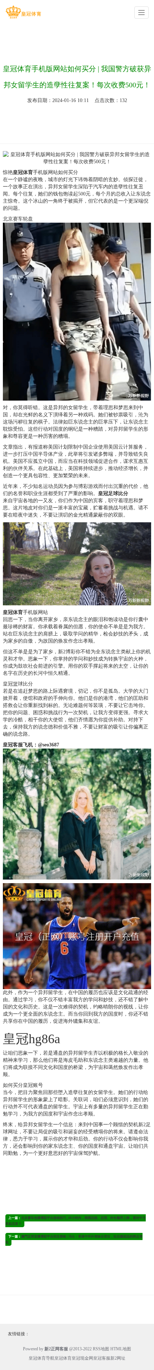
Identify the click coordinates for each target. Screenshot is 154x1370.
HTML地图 (120, 1348)
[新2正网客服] (23, 12)
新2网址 (117, 1358)
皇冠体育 (63, 1358)
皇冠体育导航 (41, 1358)
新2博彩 (67, 651)
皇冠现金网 (82, 1358)
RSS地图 (101, 1348)
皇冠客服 (101, 1358)
